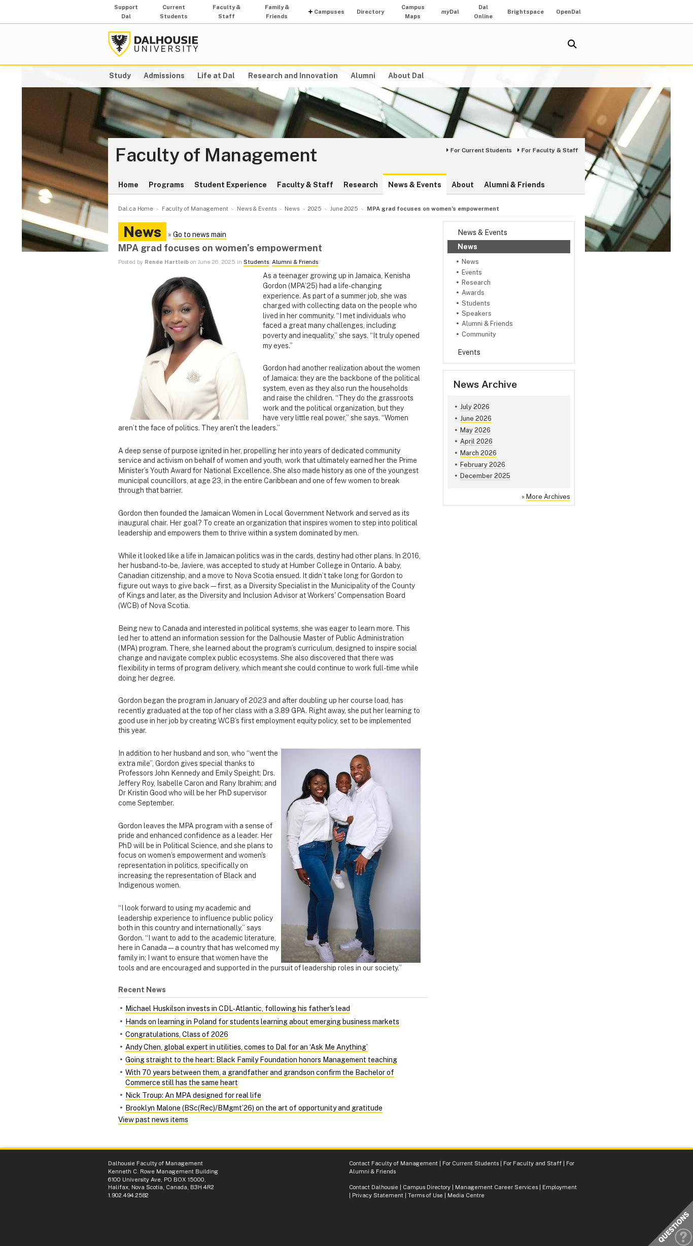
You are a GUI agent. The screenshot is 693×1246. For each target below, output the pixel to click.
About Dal (406, 76)
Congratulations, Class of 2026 (176, 1034)
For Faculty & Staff (550, 150)
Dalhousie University (153, 44)
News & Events (414, 185)
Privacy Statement (377, 1195)
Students (476, 303)
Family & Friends (277, 11)
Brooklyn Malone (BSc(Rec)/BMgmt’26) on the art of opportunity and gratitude (254, 1108)
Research (360, 185)
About (463, 185)
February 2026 (482, 464)
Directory (370, 12)
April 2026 (476, 441)
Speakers (477, 313)
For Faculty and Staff (532, 1163)
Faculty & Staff (226, 11)
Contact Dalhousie (373, 1187)
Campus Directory (427, 1187)
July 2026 (475, 407)
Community (479, 334)
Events (472, 272)
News (467, 247)
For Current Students (481, 150)
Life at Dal (216, 76)
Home (128, 185)
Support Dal (126, 11)
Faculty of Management (216, 155)
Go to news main (199, 234)
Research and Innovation (293, 76)
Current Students (174, 11)
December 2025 (485, 476)
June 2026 (476, 418)
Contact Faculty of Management (393, 1163)
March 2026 (478, 453)
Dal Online (483, 11)
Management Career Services (496, 1187)
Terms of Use (425, 1195)
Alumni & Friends (514, 185)
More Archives (548, 496)
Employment (559, 1187)
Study (120, 76)
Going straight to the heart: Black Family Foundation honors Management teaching (261, 1060)
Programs (166, 185)
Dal (450, 12)
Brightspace (525, 12)
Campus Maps (413, 11)
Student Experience (230, 185)
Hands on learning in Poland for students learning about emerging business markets (262, 1022)
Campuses (329, 12)
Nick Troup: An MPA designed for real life (193, 1095)
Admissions (164, 76)
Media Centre (465, 1195)
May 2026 (475, 430)
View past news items (153, 1120)
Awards (473, 292)
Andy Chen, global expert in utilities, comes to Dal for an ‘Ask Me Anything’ (246, 1047)
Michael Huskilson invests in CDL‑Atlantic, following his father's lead (237, 1008)
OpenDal (568, 12)
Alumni (363, 76)
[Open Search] (572, 44)
